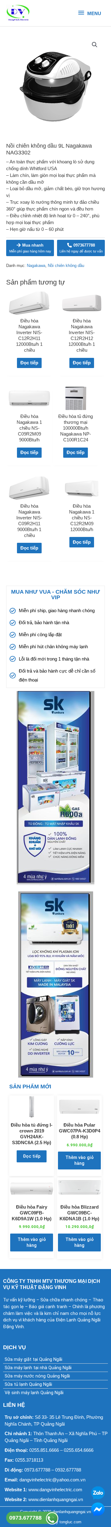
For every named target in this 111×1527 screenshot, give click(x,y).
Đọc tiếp (29, 362)
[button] (94, 44)
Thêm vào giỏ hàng (79, 1160)
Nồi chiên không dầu (66, 265)
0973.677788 (25, 1518)
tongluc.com (70, 1522)
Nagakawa (36, 265)
